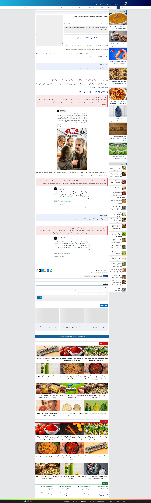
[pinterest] (31, 501)
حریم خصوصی (83, 501)
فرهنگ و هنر (86, 489)
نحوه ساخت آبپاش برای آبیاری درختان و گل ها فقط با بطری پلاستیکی (119, 158)
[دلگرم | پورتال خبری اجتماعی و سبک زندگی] (125, 3)
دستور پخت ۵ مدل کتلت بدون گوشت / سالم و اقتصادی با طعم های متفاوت (118, 138)
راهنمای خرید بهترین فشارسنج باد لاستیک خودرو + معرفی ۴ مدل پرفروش (96, 477)
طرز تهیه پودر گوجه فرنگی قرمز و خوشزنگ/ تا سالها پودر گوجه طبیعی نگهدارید (47, 438)
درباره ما (117, 501)
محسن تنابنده (94, 276)
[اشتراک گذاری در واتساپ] (51, 270)
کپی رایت (92, 501)
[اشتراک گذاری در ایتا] (45, 270)
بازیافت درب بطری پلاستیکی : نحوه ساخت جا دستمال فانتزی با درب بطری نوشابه (118, 63)
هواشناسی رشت (66, 495)
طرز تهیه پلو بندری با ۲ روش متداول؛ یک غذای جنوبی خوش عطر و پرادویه (118, 102)
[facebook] (28, 501)
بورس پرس (50, 489)
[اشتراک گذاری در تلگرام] (42, 270)
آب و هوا (75, 501)
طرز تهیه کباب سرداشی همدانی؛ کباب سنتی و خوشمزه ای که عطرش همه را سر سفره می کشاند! (72, 458)
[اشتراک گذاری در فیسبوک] (48, 270)
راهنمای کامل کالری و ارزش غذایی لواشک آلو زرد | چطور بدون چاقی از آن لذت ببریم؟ (72, 438)
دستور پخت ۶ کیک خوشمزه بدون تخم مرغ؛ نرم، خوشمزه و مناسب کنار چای (118, 83)
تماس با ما (110, 501)
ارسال (39, 298)
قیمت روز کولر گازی (102, 495)
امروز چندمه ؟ (104, 489)
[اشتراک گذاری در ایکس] (40, 270)
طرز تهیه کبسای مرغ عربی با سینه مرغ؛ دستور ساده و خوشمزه (47, 457)
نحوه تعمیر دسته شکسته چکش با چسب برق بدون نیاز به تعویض (118, 45)
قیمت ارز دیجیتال (66, 489)
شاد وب (87, 495)
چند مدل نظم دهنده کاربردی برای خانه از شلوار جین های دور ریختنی (118, 120)
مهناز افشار (100, 276)
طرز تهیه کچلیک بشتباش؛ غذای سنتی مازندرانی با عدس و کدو (118, 27)
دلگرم (51, 495)
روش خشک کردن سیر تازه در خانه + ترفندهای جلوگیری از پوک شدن (47, 477)
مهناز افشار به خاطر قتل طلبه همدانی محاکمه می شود (92, 68)
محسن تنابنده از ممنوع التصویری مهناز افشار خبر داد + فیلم (90, 219)
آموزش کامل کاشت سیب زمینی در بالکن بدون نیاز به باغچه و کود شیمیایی (96, 438)
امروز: (125, 4)
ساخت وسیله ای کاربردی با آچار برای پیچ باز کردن (96, 457)
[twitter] (25, 501)
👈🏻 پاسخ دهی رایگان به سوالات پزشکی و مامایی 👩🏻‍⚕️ (72, 336)
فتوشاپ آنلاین (66, 501)
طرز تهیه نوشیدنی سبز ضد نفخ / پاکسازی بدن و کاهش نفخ (72, 477)
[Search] (25, 7)
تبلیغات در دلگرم (100, 501)
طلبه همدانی (87, 276)
